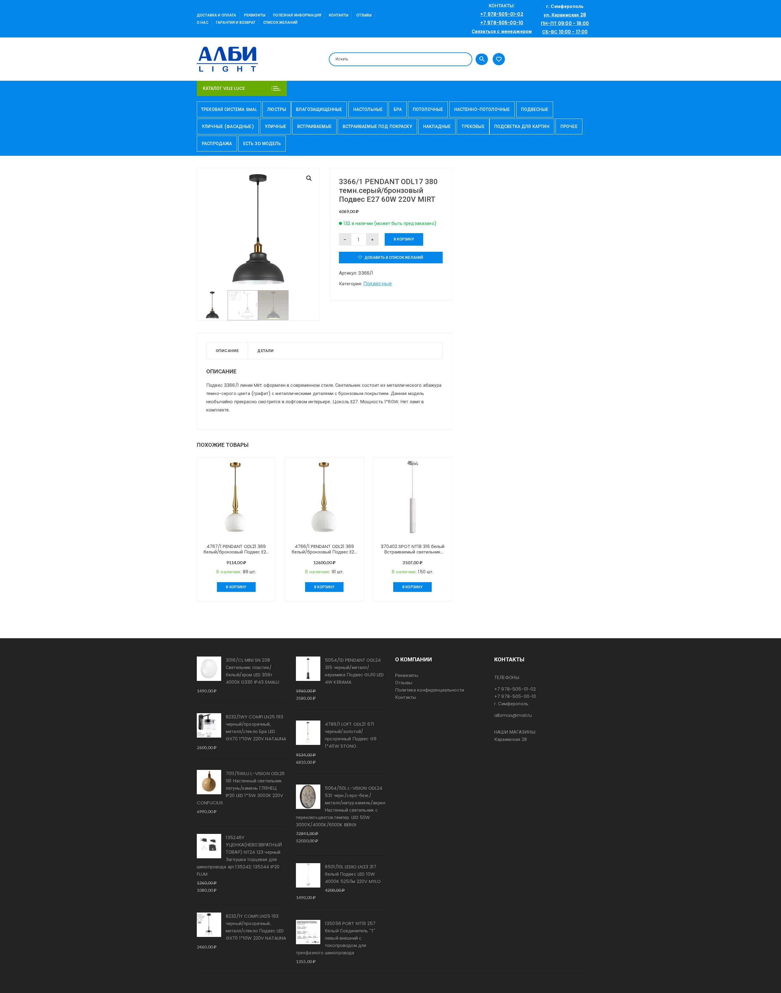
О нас (202, 22)
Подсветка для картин (521, 126)
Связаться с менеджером (502, 31)
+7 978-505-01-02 (501, 14)
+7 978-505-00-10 (501, 23)
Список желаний (280, 22)
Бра (397, 109)
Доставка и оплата (216, 15)
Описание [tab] (227, 351)
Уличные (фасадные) (228, 126)
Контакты (338, 15)
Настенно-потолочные (482, 109)
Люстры (276, 109)
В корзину (404, 239)
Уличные (275, 126)
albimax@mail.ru (513, 715)
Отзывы (364, 15)
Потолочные (428, 109)
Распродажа (217, 144)
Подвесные (534, 109)
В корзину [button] (236, 586)
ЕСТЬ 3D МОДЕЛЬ (262, 144)
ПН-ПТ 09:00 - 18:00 (565, 23)
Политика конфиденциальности (429, 690)
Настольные (368, 109)
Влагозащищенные (319, 109)
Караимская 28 (510, 739)
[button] (309, 178)
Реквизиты (254, 15)
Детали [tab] (265, 351)
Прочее (569, 126)
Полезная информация (297, 15)
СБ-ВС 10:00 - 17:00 (565, 32)
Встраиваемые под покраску (377, 126)
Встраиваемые (314, 126)
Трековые (473, 126)
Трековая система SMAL (229, 109)
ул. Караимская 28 (565, 15)
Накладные (437, 126)
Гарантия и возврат (236, 22)
